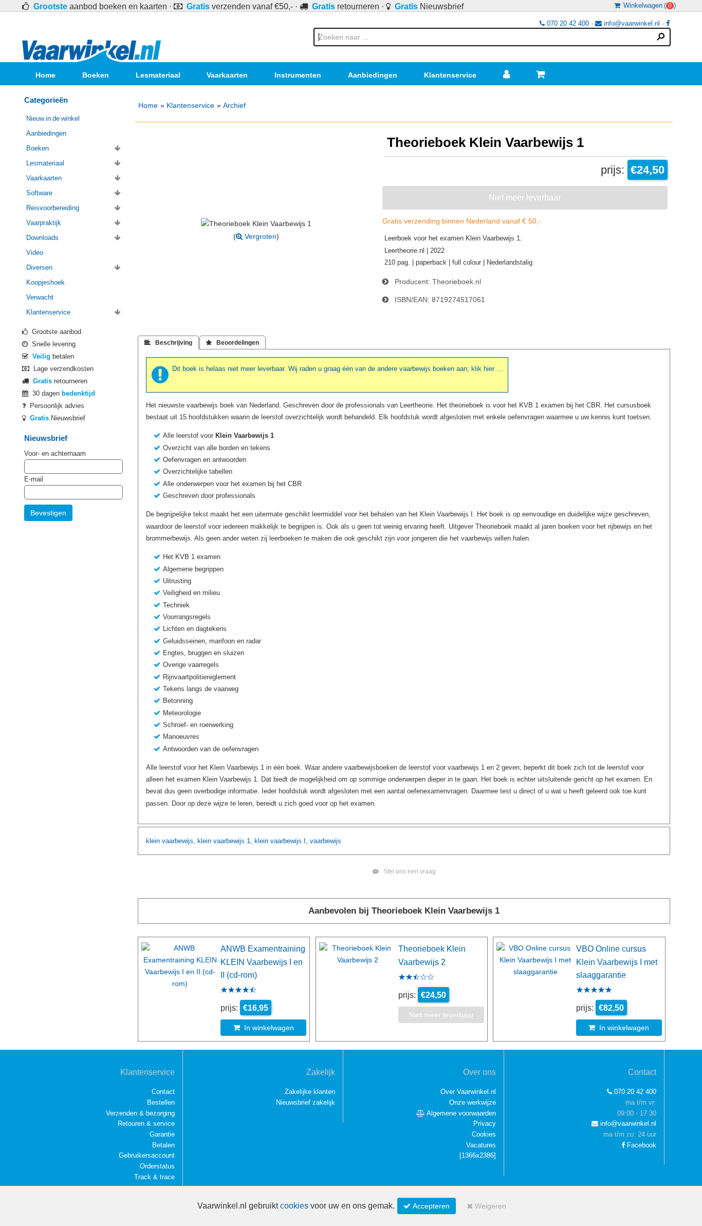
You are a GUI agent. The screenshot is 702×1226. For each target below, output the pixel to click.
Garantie (162, 1134)
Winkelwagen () (648, 5)
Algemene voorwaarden (460, 1113)
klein (153, 841)
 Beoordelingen (232, 343)
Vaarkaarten (227, 75)
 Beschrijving (168, 343)
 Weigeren (486, 1206)
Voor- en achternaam (55, 453)
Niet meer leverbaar (525, 197)
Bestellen (161, 1102)
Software (39, 193)
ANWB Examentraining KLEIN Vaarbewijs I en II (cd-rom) (262, 961)
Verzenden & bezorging (140, 1113)
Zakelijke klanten (310, 1091)
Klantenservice (450, 75)
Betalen (163, 1145)
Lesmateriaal (158, 75)
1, (249, 841)
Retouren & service (146, 1123)
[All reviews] (238, 991)
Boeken (95, 75)
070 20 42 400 (567, 23)
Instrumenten (297, 75)
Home (45, 75)
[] (477, 1155)
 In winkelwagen (263, 1027)
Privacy (484, 1123)
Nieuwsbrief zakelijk (305, 1102)
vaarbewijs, (178, 841)
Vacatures (481, 1145)
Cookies (484, 1134)
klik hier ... (487, 369)
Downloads (42, 237)
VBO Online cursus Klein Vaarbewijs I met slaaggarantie (616, 961)
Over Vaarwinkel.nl (468, 1091)
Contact (163, 1091)
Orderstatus (157, 1166)
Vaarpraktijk (43, 222)
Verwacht (39, 297)
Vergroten (259, 236)
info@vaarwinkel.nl (631, 23)
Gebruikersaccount (147, 1155)
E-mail (33, 479)
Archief (234, 105)
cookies (294, 1205)
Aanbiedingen (372, 75)
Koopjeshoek (45, 282)
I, (306, 841)
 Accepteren (426, 1206)
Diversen (39, 267)
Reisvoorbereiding (52, 208)
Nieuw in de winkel (53, 118)
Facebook (640, 1145)
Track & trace (154, 1177)
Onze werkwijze (472, 1102)
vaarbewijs (229, 841)
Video (34, 252)
